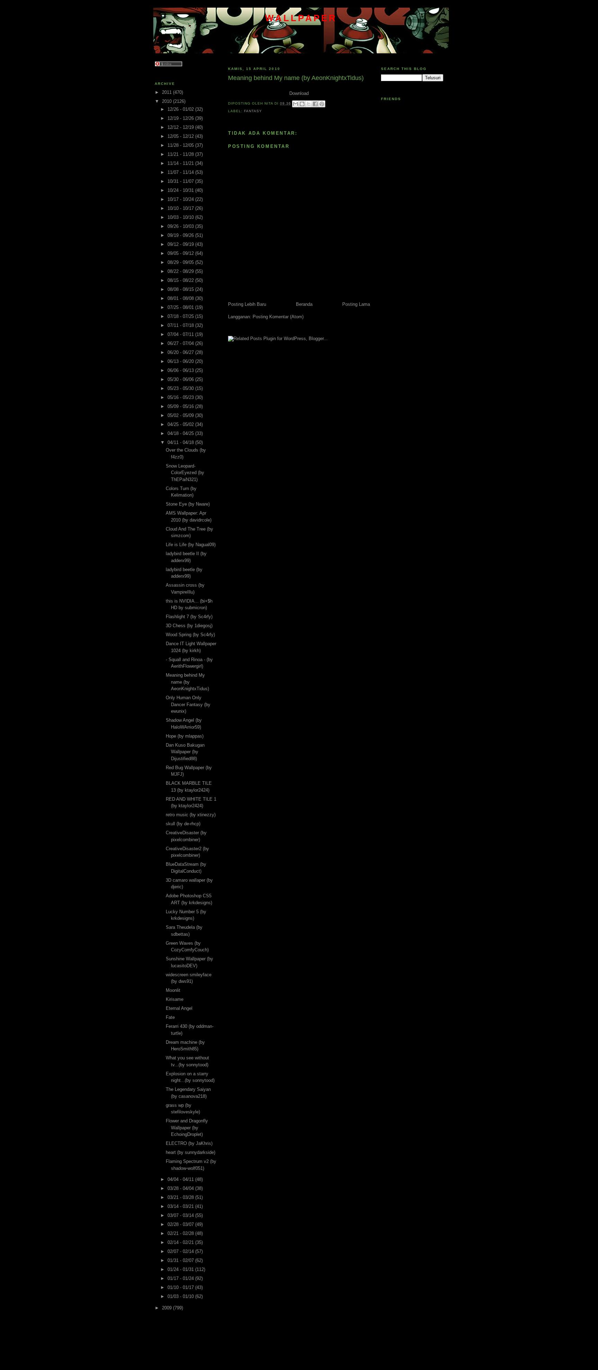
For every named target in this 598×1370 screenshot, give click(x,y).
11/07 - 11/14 (181, 172)
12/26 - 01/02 (181, 109)
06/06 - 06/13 (181, 370)
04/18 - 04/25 (181, 433)
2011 (167, 92)
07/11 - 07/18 (181, 325)
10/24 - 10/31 (181, 190)
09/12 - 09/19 (181, 244)
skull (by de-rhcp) (183, 823)
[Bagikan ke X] (308, 103)
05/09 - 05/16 (181, 406)
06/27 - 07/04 (181, 343)
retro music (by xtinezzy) (191, 814)
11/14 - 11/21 (181, 163)
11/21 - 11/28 (181, 154)
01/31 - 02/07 (181, 1260)
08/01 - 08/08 (181, 298)
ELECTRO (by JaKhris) (189, 1143)
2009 (167, 1307)
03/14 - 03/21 (181, 1206)
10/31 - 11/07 (181, 181)
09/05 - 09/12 (181, 253)
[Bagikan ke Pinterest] (321, 103)
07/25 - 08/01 (181, 307)
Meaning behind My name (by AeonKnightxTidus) (187, 682)
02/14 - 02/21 (181, 1242)
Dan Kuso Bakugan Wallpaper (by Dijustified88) (185, 751)
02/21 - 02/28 (181, 1233)
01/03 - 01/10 (181, 1296)
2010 (167, 101)
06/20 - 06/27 (181, 352)
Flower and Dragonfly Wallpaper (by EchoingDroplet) (187, 1127)
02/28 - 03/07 (181, 1224)
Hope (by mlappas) (184, 736)
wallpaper (301, 18)
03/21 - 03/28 (181, 1197)
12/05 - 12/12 (181, 136)
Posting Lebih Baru (247, 304)
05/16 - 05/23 (181, 397)
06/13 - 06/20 (181, 361)
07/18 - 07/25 (181, 316)
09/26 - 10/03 (181, 226)
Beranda (304, 304)
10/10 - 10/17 (181, 208)
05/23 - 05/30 (181, 388)
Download (299, 93)
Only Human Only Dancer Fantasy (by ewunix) (188, 704)
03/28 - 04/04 (181, 1188)
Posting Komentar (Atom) (278, 316)
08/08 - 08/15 (181, 289)
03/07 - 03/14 (181, 1215)
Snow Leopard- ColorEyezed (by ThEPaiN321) (185, 472)
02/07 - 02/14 (181, 1251)
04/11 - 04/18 (181, 442)
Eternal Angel (179, 1008)
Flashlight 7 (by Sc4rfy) (189, 616)
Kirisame (174, 999)
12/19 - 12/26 (181, 118)
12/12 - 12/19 (181, 127)
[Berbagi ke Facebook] (315, 103)
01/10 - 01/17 (181, 1287)
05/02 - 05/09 (181, 415)
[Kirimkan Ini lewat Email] (295, 103)
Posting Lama (356, 304)
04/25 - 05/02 (181, 424)
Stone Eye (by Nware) (188, 504)
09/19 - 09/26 (181, 235)
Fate (170, 1017)
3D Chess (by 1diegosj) (189, 625)
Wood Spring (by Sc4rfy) (190, 634)
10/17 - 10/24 (181, 199)
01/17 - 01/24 (181, 1278)
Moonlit (173, 990)
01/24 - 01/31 (181, 1269)
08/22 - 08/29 (181, 271)
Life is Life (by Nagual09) (191, 544)
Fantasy (253, 111)
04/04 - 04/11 (181, 1179)
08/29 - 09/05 (181, 262)
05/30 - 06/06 (181, 379)
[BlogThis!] (302, 103)
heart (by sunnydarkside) (190, 1152)
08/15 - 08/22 (181, 280)
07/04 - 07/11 (181, 334)
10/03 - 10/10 (181, 217)
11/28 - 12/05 (181, 145)
